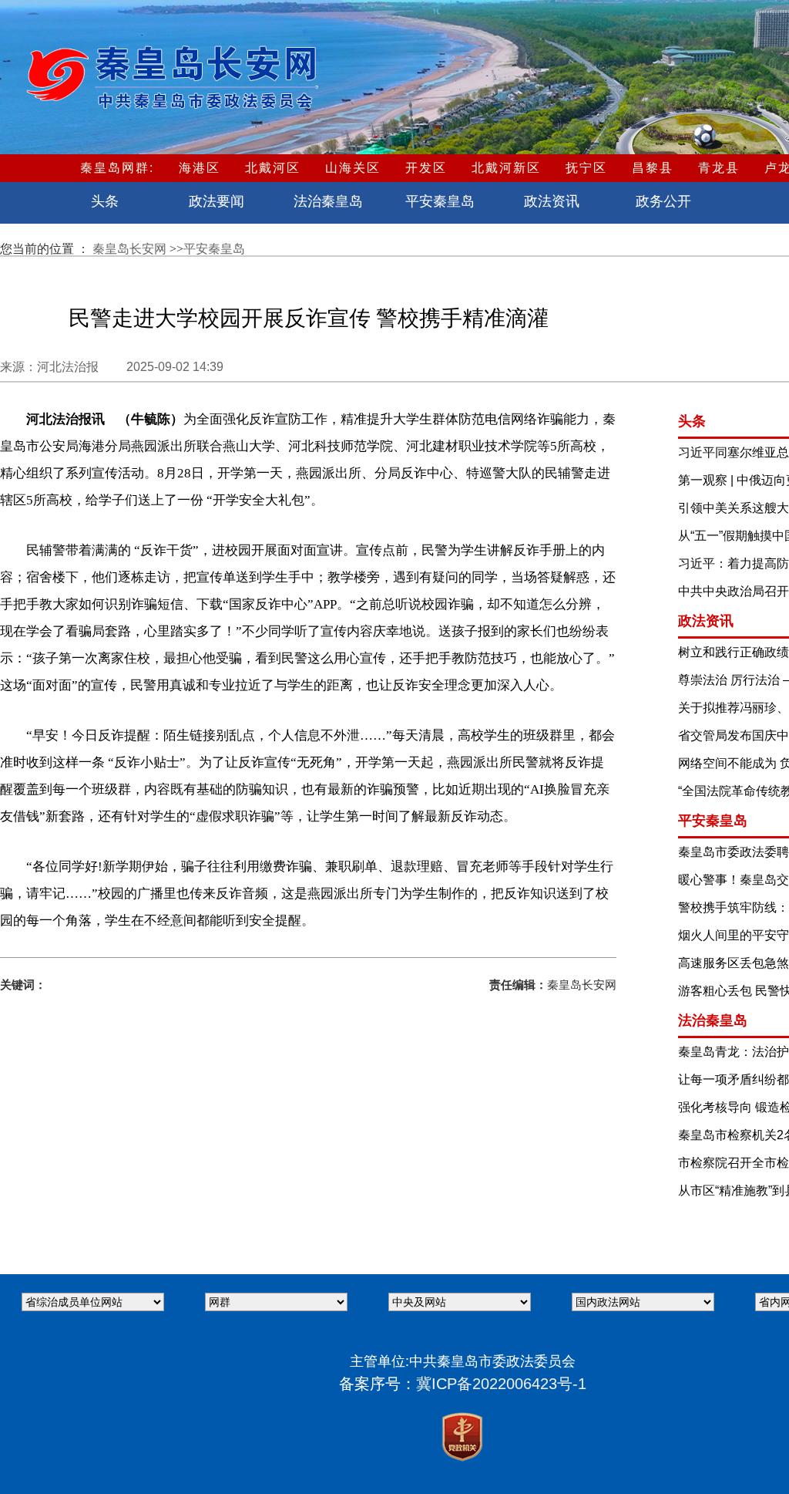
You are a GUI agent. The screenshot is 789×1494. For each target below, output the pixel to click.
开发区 (426, 167)
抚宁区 (586, 167)
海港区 (199, 167)
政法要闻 (216, 201)
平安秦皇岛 (440, 201)
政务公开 (663, 201)
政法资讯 (551, 201)
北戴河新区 (506, 167)
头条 (105, 201)
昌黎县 (652, 167)
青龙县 (719, 167)
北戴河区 (272, 167)
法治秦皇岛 (328, 201)
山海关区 (353, 167)
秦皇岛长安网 (131, 248)
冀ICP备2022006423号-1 (501, 1383)
